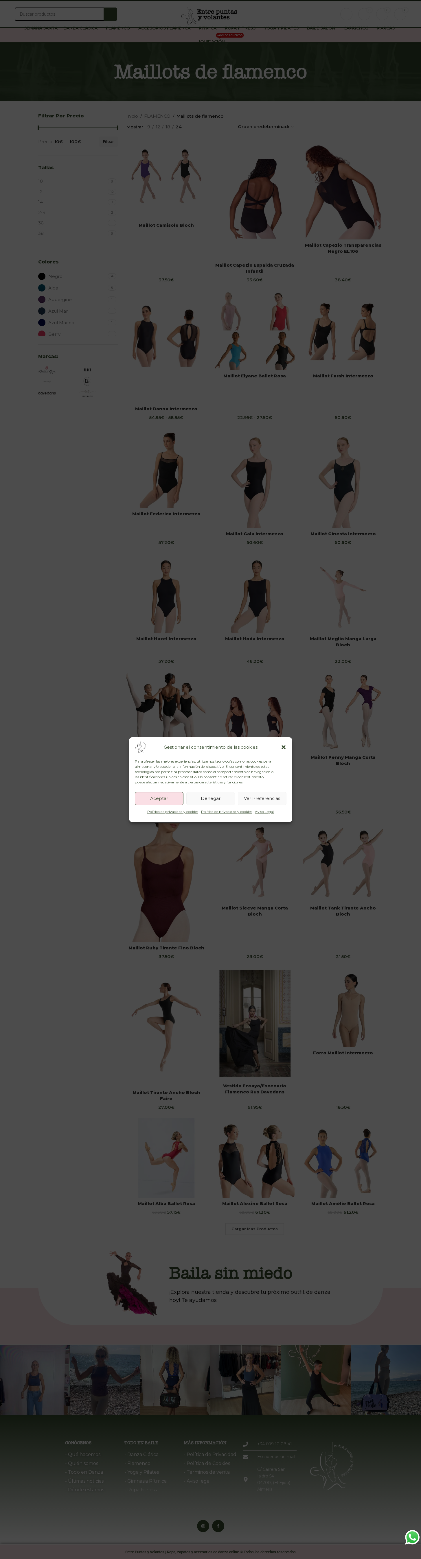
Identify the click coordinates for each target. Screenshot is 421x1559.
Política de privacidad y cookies (172, 811)
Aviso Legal (264, 811)
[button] (283, 747)
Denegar (210, 798)
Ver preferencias (262, 798)
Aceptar (159, 798)
